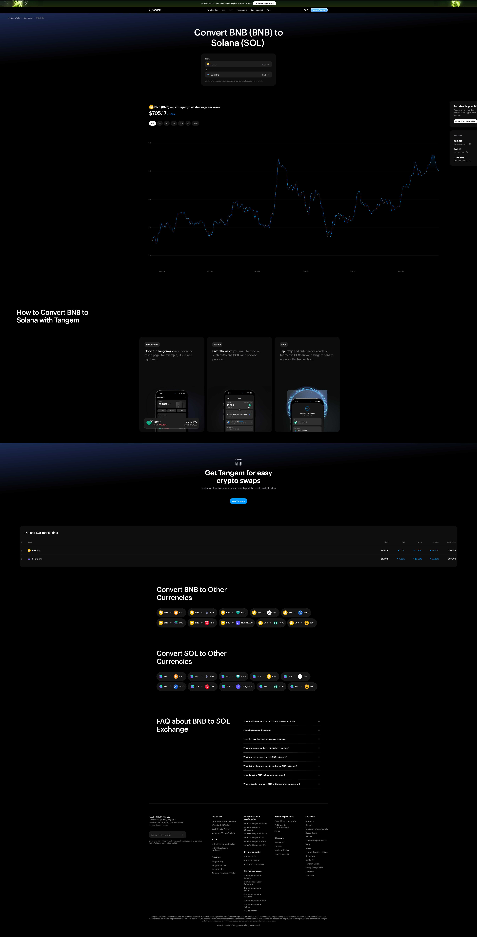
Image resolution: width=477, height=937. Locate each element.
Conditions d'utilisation (286, 821)
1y (188, 123)
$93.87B (452, 550)
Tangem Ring (218, 869)
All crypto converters (254, 864)
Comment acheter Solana (252, 888)
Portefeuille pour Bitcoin (255, 823)
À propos (310, 821)
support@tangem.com (158, 825)
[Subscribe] (182, 834)
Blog (308, 844)
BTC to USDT (250, 856)
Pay (231, 10)
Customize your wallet (316, 840)
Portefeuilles (212, 10)
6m (181, 123)
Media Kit (310, 859)
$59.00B (452, 559)
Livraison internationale (317, 828)
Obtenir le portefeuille (465, 121)
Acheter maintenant (265, 3)
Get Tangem (238, 501)
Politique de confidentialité (165, 842)
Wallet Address (282, 850)
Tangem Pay (217, 861)
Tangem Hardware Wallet (224, 873)
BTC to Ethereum (252, 860)
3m (173, 123)
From (207, 59)
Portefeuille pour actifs (255, 845)
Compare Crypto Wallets (223, 832)
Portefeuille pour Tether (255, 841)
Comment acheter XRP (255, 900)
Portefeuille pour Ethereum (252, 828)
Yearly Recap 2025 (314, 867)
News (308, 848)
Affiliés (309, 836)
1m (166, 123)
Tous (195, 123)
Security (309, 825)
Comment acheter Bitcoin (252, 876)
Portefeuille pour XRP (254, 837)
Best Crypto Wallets (221, 828)
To (206, 69)
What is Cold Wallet (221, 825)
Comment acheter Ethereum (252, 882)
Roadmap (310, 856)
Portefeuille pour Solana (255, 833)
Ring (223, 10)
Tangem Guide (312, 863)
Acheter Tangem (319, 10)
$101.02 (384, 559)
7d (160, 123)
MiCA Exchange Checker (223, 844)
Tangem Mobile (219, 865)
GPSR (277, 831)
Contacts (310, 875)
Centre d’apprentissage (317, 852)
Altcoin (278, 846)
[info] (470, 144)
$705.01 (384, 550)
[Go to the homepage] (155, 10)
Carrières (310, 871)
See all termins (282, 854)
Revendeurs (311, 832)
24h (152, 123)
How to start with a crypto (224, 821)
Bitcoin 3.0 (280, 842)
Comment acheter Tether (252, 905)
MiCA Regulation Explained (220, 848)
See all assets (250, 910)
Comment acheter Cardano (252, 895)
